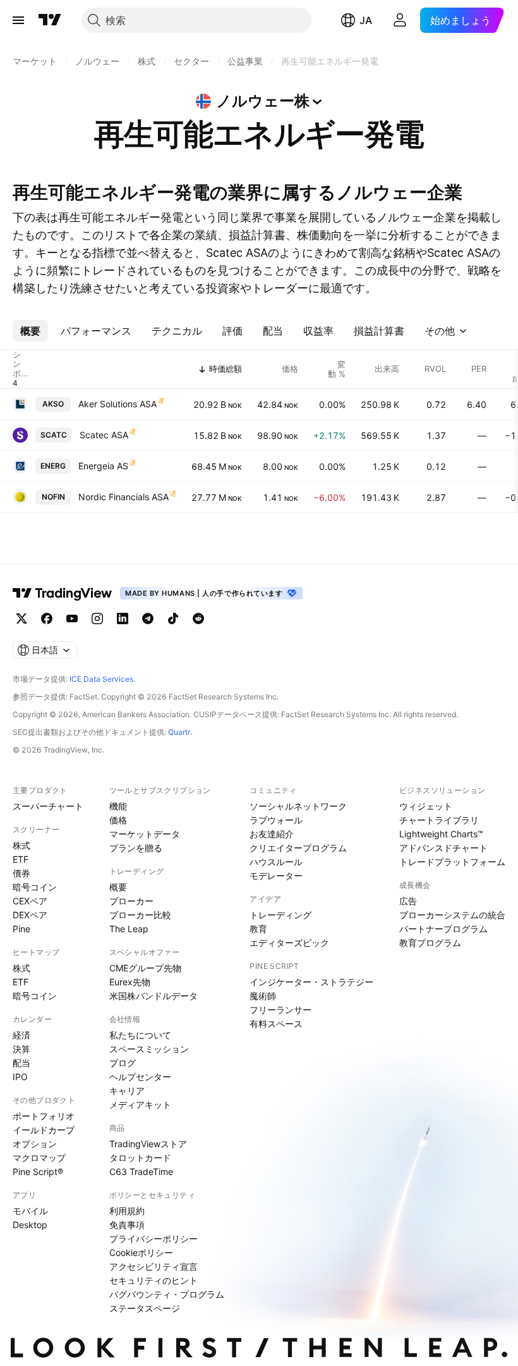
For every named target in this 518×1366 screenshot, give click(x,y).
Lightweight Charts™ (441, 833)
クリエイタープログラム (298, 847)
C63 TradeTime (141, 1171)
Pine (21, 928)
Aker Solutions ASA (117, 403)
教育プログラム (430, 942)
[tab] (30, 331)
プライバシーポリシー (153, 1238)
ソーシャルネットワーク (298, 806)
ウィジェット (425, 806)
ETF (20, 859)
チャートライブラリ (439, 820)
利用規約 (127, 1210)
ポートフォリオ (44, 1116)
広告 (408, 900)
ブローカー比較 (140, 914)
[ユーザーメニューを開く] (400, 20)
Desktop (30, 1224)
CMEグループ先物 (145, 968)
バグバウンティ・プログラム (166, 1294)
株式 (21, 845)
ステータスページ (144, 1308)
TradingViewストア (148, 1143)
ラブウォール (276, 820)
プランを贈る (135, 847)
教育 (258, 928)
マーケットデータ (144, 833)
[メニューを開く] (18, 20)
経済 (21, 1035)
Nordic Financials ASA (123, 496)
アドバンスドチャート (443, 847)
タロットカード (140, 1157)
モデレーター (276, 875)
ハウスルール (276, 861)
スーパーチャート (48, 806)
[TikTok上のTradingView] (173, 618)
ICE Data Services (101, 679)
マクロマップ (39, 1157)
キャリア (127, 1090)
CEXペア (30, 900)
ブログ (122, 1062)
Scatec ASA (104, 434)
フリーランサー (280, 1009)
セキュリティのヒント (153, 1280)
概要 (118, 887)
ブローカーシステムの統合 (452, 914)
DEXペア (30, 914)
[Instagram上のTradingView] (97, 618)
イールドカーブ (44, 1129)
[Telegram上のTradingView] (148, 618)
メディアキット (140, 1104)
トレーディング (280, 914)
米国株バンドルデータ (153, 995)
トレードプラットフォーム (452, 861)
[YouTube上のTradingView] (72, 618)
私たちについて (140, 1035)
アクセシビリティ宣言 (153, 1266)
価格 (118, 820)
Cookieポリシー (141, 1252)
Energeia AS (103, 465)
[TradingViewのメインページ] (50, 20)
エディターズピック (289, 942)
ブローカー (131, 900)
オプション (35, 1143)
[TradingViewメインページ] (62, 593)
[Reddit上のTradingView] (198, 618)
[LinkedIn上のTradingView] (122, 618)
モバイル (30, 1210)
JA (365, 20)
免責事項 (127, 1224)
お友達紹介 (272, 833)
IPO (20, 1076)
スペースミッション (149, 1048)
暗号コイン (35, 887)
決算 (21, 1048)
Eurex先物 (129, 981)
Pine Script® (38, 1171)
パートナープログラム (443, 928)
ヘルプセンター (140, 1076)
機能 (118, 806)
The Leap (128, 928)
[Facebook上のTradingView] (47, 618)
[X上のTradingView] (21, 618)
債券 (21, 873)
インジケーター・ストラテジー (311, 981)
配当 (21, 1062)
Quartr (179, 732)
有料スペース (276, 1023)
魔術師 (263, 995)
